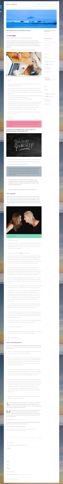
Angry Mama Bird (46, 40)
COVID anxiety (9, 430)
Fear (14, 430)
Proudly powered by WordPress (12, 478)
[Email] (1, 11)
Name (8, 461)
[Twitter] (1, 7)
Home (39, 4)
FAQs (40, 6)
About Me (52, 4)
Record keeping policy (46, 45)
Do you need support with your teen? (14, 437)
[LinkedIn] (1, 8)
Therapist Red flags (46, 49)
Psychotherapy (35, 6)
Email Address (46, 89)
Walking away (46, 47)
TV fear (24, 430)
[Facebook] (1, 5)
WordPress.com (15, 479)
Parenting (23, 429)
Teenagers (34, 429)
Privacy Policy (49, 6)
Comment (8, 449)
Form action (45, 61)
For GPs (43, 6)
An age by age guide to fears (18, 419)
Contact (55, 6)
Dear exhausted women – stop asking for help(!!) (33, 438)
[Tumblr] (1, 10)
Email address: (46, 66)
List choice (45, 64)
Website (8, 468)
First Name (45, 54)
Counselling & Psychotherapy (15, 429)
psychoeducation (28, 429)
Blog (56, 4)
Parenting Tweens (19, 430)
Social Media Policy (45, 4)
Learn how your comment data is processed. (25, 474)
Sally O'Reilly (11, 4)
